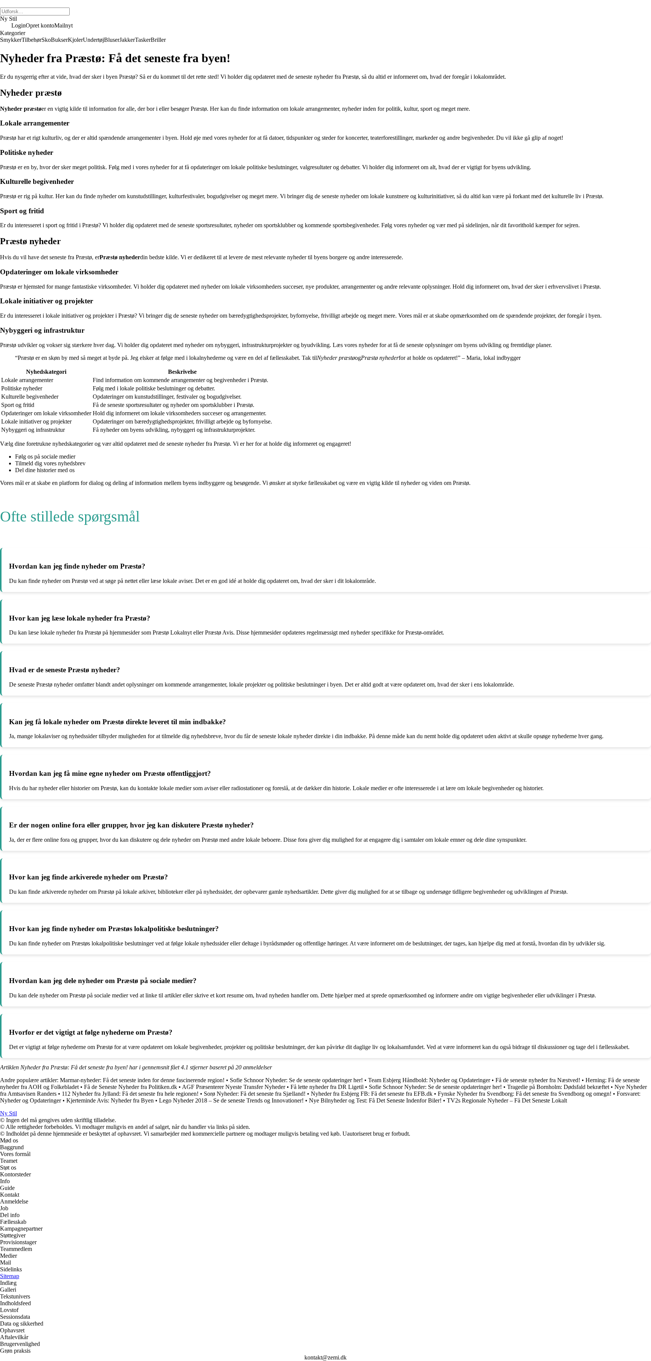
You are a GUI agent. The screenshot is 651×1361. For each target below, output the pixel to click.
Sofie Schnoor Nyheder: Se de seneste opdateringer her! (296, 1080)
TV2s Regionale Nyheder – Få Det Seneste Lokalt (507, 1100)
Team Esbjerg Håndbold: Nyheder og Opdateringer (429, 1080)
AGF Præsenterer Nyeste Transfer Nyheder (233, 1087)
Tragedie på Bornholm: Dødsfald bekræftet (558, 1087)
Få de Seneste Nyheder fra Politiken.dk (130, 1087)
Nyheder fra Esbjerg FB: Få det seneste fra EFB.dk (371, 1093)
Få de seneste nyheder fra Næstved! (537, 1080)
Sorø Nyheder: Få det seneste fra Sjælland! (255, 1093)
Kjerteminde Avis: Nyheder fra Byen (110, 1100)
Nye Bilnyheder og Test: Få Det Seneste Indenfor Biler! (375, 1100)
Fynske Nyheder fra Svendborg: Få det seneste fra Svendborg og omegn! (524, 1093)
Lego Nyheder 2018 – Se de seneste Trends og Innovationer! (231, 1100)
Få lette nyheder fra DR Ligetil (327, 1087)
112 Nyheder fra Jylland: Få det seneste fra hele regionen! (130, 1093)
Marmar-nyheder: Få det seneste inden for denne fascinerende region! (142, 1080)
